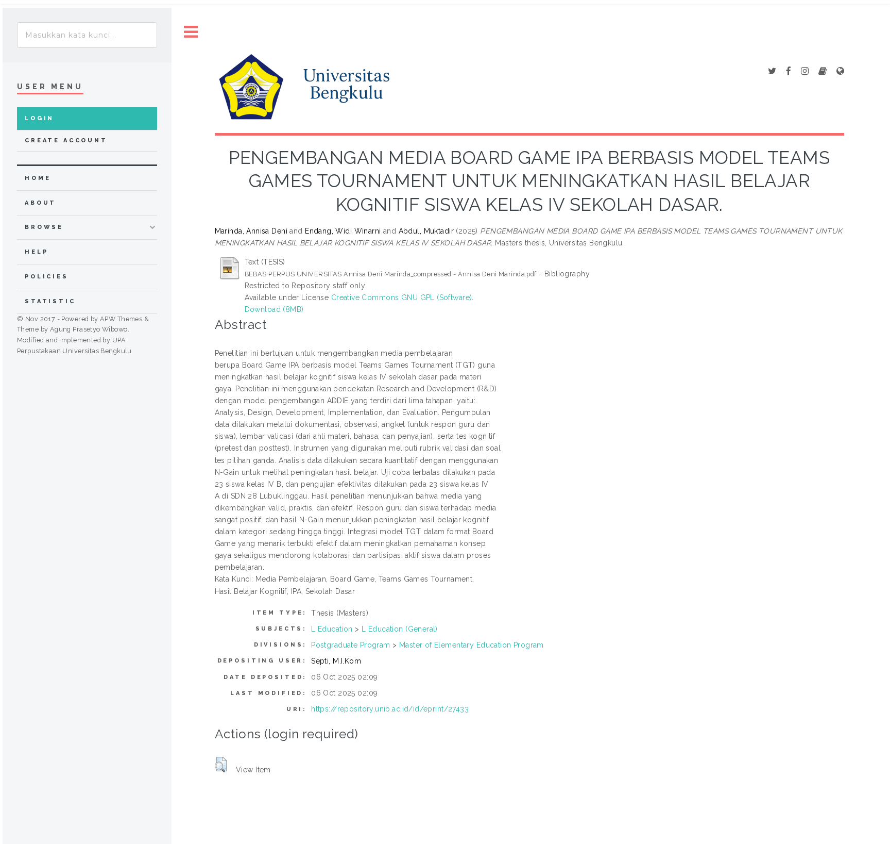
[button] (221, 764)
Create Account (66, 140)
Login (39, 118)
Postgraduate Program (350, 645)
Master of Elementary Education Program (471, 645)
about (40, 203)
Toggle (191, 32)
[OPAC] (822, 72)
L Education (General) (400, 629)
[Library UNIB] (840, 72)
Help (36, 252)
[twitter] (772, 72)
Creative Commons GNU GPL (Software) (401, 297)
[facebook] (788, 72)
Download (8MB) (274, 309)
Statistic (50, 301)
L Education (332, 629)
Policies (47, 276)
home (37, 178)
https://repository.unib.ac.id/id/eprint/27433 (390, 709)
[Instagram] (805, 72)
